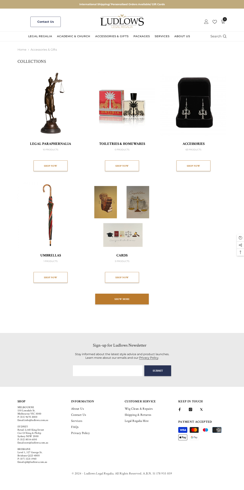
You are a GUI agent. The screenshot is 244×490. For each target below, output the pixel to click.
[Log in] (206, 22)
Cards (122, 255)
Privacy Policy (148, 357)
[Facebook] (179, 409)
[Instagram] (190, 409)
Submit (158, 371)
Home (22, 49)
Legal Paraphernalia (50, 144)
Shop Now (50, 166)
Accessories (194, 144)
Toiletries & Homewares (122, 144)
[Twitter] (201, 409)
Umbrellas (50, 255)
